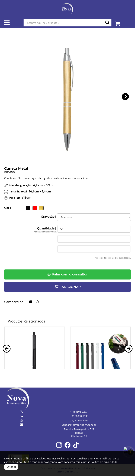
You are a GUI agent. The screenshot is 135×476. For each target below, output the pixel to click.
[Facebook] (31, 302)
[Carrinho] (117, 21)
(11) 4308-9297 (79, 411)
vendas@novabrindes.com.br (79, 424)
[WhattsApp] (37, 302)
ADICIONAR (71, 287)
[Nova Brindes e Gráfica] (67, 9)
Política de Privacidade (104, 462)
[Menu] (7, 23)
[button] (125, 96)
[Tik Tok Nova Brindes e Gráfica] (76, 447)
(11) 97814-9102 (79, 420)
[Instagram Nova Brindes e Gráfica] (59, 447)
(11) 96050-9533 (79, 416)
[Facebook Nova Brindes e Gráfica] (67, 447)
